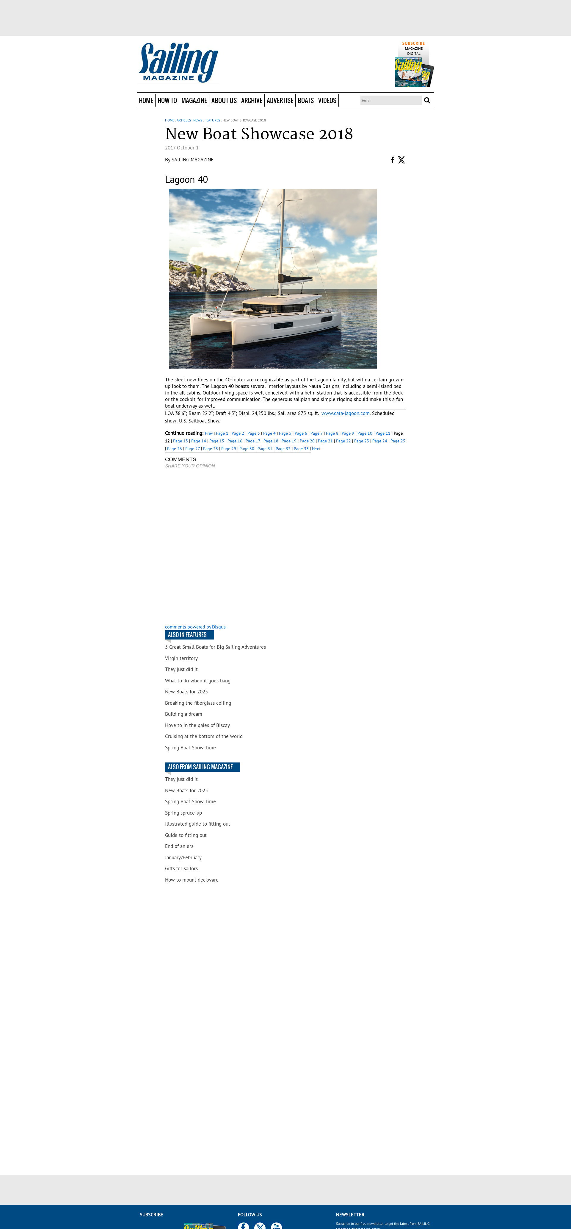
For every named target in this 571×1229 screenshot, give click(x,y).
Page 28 (210, 448)
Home (146, 100)
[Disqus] (238, 546)
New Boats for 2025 (186, 691)
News (197, 120)
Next (316, 448)
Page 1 (222, 433)
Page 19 (289, 441)
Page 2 (238, 433)
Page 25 (397, 441)
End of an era (179, 846)
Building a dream (183, 714)
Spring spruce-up (183, 813)
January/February (183, 857)
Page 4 (269, 433)
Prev (209, 433)
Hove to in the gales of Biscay (197, 725)
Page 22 (343, 441)
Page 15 (216, 441)
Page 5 (285, 433)
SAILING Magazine (193, 159)
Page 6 (301, 433)
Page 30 (246, 448)
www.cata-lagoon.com (345, 413)
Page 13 (180, 441)
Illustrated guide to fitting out (197, 824)
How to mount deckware (192, 879)
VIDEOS (327, 100)
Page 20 (307, 441)
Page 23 (361, 441)
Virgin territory (181, 658)
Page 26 (174, 448)
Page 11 (383, 433)
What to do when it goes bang (197, 680)
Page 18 (270, 441)
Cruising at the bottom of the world (204, 736)
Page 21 (325, 441)
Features (212, 120)
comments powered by (195, 627)
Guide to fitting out (186, 835)
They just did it (181, 669)
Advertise (280, 100)
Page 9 (348, 433)
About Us (224, 100)
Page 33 (301, 448)
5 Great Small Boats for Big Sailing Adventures (215, 647)
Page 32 (283, 448)
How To (167, 100)
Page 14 (198, 441)
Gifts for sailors (181, 868)
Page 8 (332, 433)
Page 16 (235, 441)
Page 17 (253, 441)
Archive (251, 100)
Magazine (194, 100)
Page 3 (253, 433)
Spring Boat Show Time (190, 747)
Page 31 (265, 448)
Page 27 (192, 448)
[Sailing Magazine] (178, 63)
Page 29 (228, 448)
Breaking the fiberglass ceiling (198, 703)
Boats (306, 100)
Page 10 (364, 433)
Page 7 (316, 433)
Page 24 (379, 441)
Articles (184, 120)
